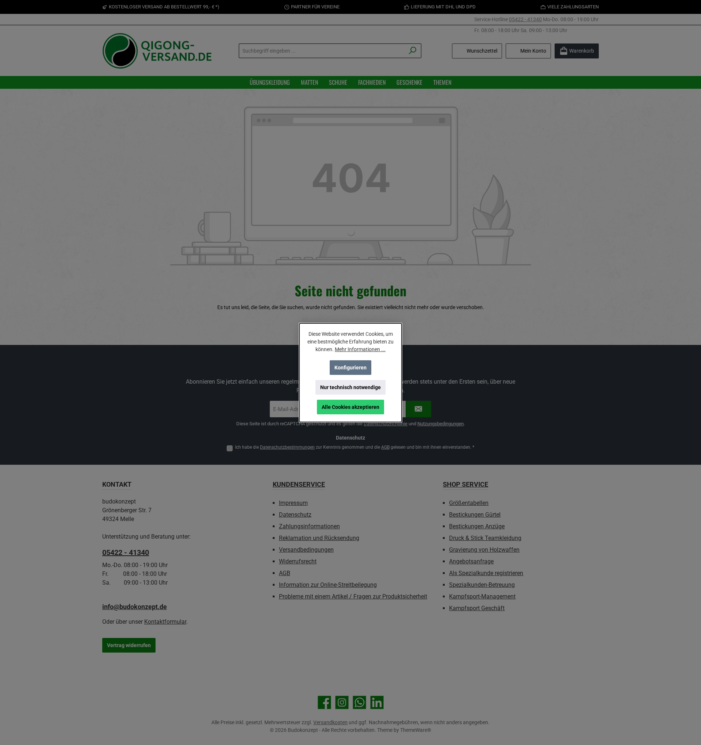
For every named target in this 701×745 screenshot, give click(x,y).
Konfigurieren (350, 367)
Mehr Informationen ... (360, 349)
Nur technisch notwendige (350, 387)
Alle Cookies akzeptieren (350, 407)
